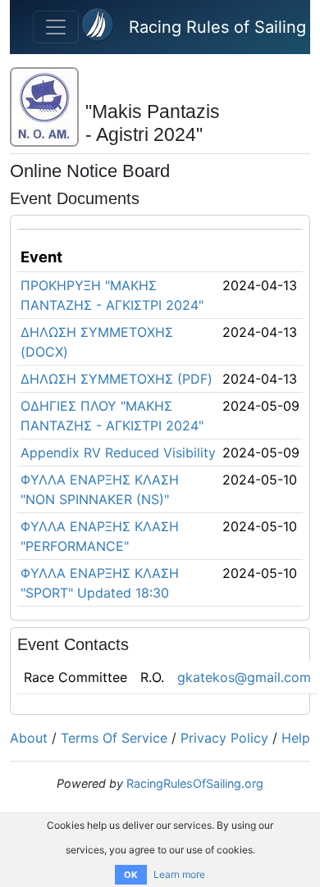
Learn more (179, 874)
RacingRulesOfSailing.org (194, 783)
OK (131, 874)
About (29, 738)
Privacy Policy (224, 738)
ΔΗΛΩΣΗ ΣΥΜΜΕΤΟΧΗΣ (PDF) (117, 379)
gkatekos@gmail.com (244, 677)
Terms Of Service (114, 738)
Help (295, 738)
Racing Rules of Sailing (217, 27)
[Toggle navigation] (56, 27)
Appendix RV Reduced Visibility (118, 452)
